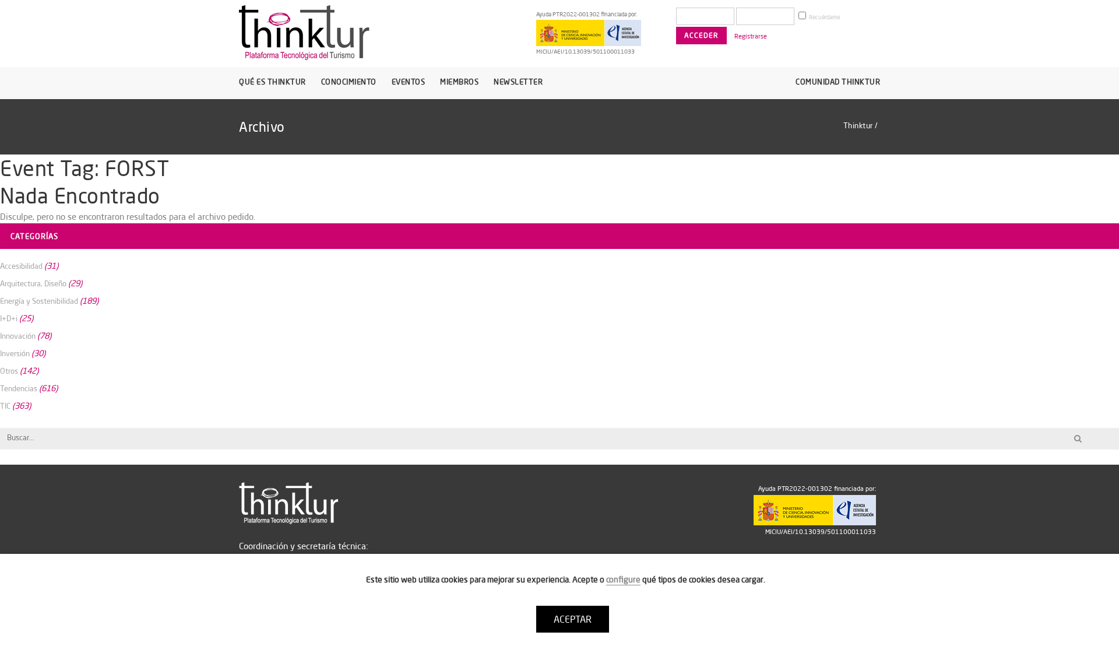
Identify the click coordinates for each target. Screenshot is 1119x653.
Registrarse (750, 36)
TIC (5, 405)
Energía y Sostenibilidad (39, 301)
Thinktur (858, 125)
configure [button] (623, 579)
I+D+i (8, 318)
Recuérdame (824, 17)
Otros (9, 370)
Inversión (15, 353)
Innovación (18, 335)
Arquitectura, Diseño (33, 283)
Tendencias (18, 388)
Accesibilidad (21, 266)
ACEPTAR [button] (573, 619)
